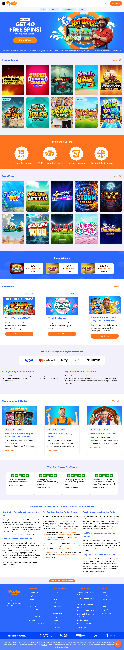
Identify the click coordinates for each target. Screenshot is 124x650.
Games (31, 599)
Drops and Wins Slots (58, 539)
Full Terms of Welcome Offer (82, 52)
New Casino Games (63, 535)
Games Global (106, 613)
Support (32, 613)
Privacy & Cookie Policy (37, 617)
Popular (56, 592)
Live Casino (56, 543)
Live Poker (65, 546)
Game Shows (76, 554)
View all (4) (117, 401)
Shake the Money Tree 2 (86, 610)
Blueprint (104, 610)
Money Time (81, 627)
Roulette (59, 554)
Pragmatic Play (106, 599)
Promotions (33, 603)
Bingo (55, 610)
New (54, 596)
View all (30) (116, 176)
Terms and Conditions (37, 610)
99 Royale (56, 627)
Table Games (50, 552)
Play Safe (32, 606)
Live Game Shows (62, 548)
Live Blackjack (55, 546)
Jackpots (56, 624)
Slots (55, 603)
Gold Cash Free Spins (33, 268)
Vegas (55, 599)
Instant (55, 620)
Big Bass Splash (83, 620)
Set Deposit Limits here (37, 624)
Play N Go (104, 596)
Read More (19, 334)
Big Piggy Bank (68, 268)
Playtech (104, 592)
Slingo (55, 617)
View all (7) (117, 286)
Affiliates (32, 620)
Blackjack (66, 554)
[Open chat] (118, 644)
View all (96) (116, 60)
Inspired (104, 606)
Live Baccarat (75, 546)
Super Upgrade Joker (85, 623)
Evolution (104, 603)
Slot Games (49, 537)
